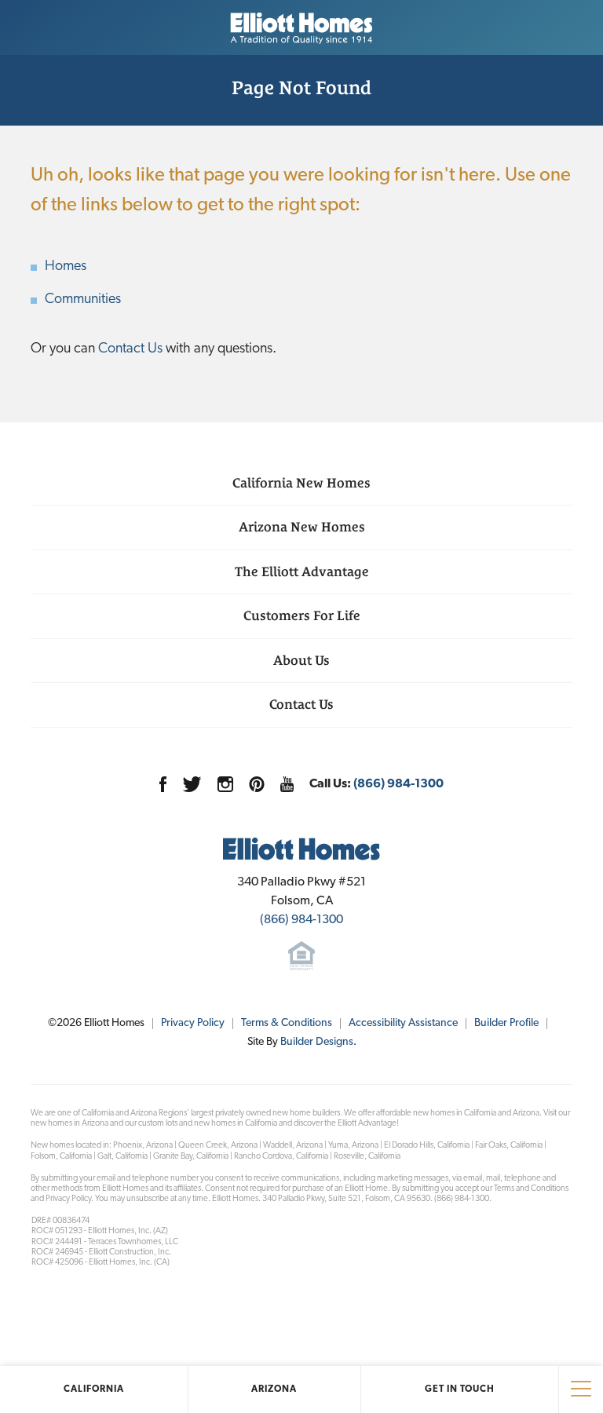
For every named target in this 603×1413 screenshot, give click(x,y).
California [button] (94, 1389)
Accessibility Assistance (403, 1023)
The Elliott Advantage (302, 571)
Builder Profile (506, 1023)
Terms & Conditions (286, 1023)
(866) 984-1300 (398, 784)
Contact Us (130, 349)
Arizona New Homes (302, 527)
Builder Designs (316, 1042)
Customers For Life (301, 615)
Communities (83, 300)
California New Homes (301, 483)
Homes (65, 267)
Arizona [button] (274, 1389)
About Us (301, 660)
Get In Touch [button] (460, 1389)
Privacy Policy (193, 1023)
